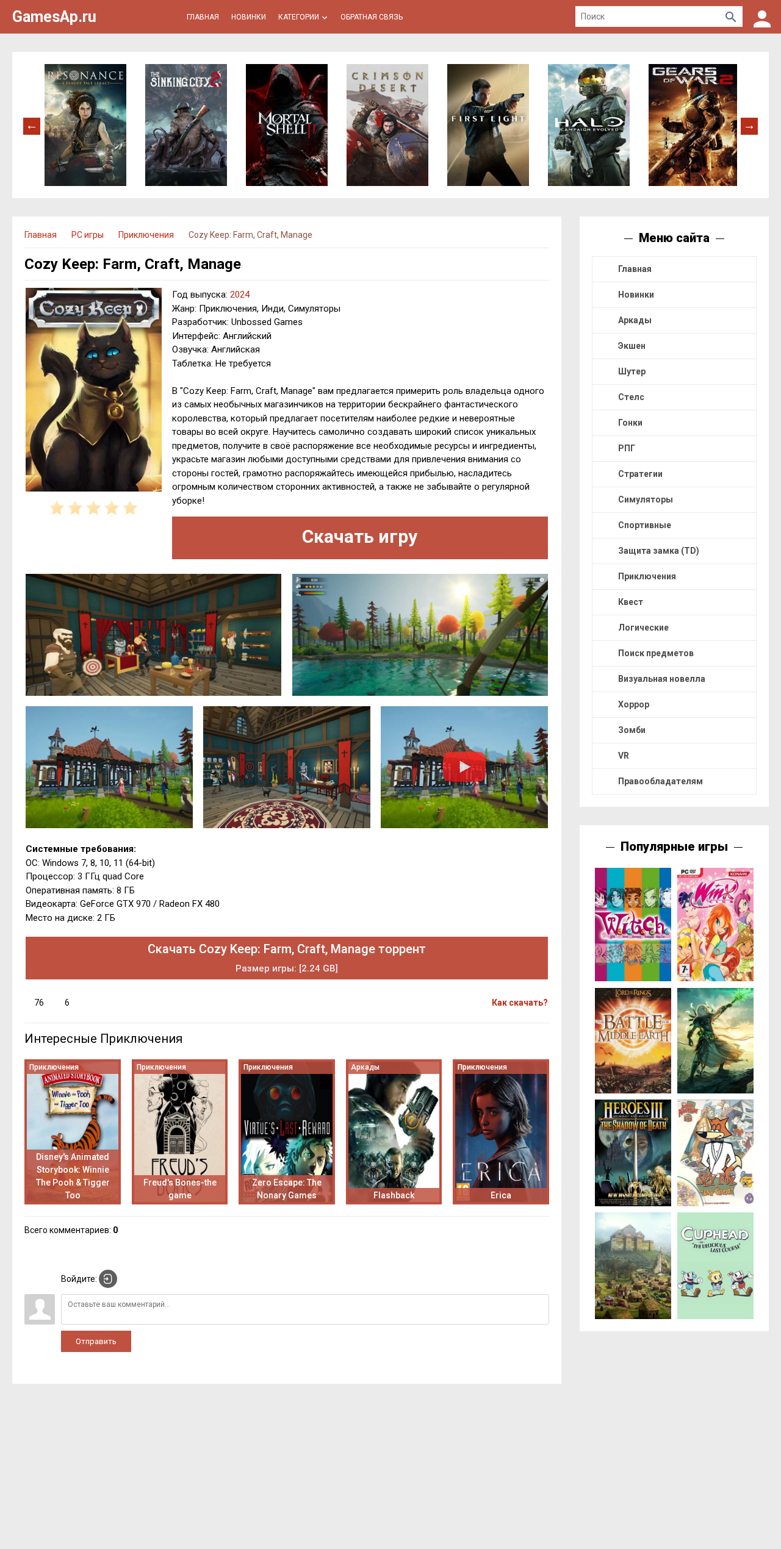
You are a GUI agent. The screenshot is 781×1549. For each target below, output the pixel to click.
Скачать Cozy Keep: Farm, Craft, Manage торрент (287, 958)
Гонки (630, 422)
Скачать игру (359, 536)
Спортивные (644, 525)
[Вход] (762, 17)
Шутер (632, 371)
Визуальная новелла (661, 679)
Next (749, 125)
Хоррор (633, 704)
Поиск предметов (656, 653)
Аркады (635, 320)
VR (623, 755)
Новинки (636, 294)
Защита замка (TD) (658, 551)
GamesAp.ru (54, 17)
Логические (643, 627)
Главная (635, 269)
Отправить (96, 1341)
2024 (240, 294)
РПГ (626, 448)
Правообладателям (660, 781)
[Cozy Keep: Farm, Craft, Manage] (94, 391)
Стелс (631, 397)
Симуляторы (645, 499)
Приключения (647, 576)
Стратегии (640, 474)
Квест (630, 602)
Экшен (632, 346)
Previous (31, 125)
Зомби (632, 730)
